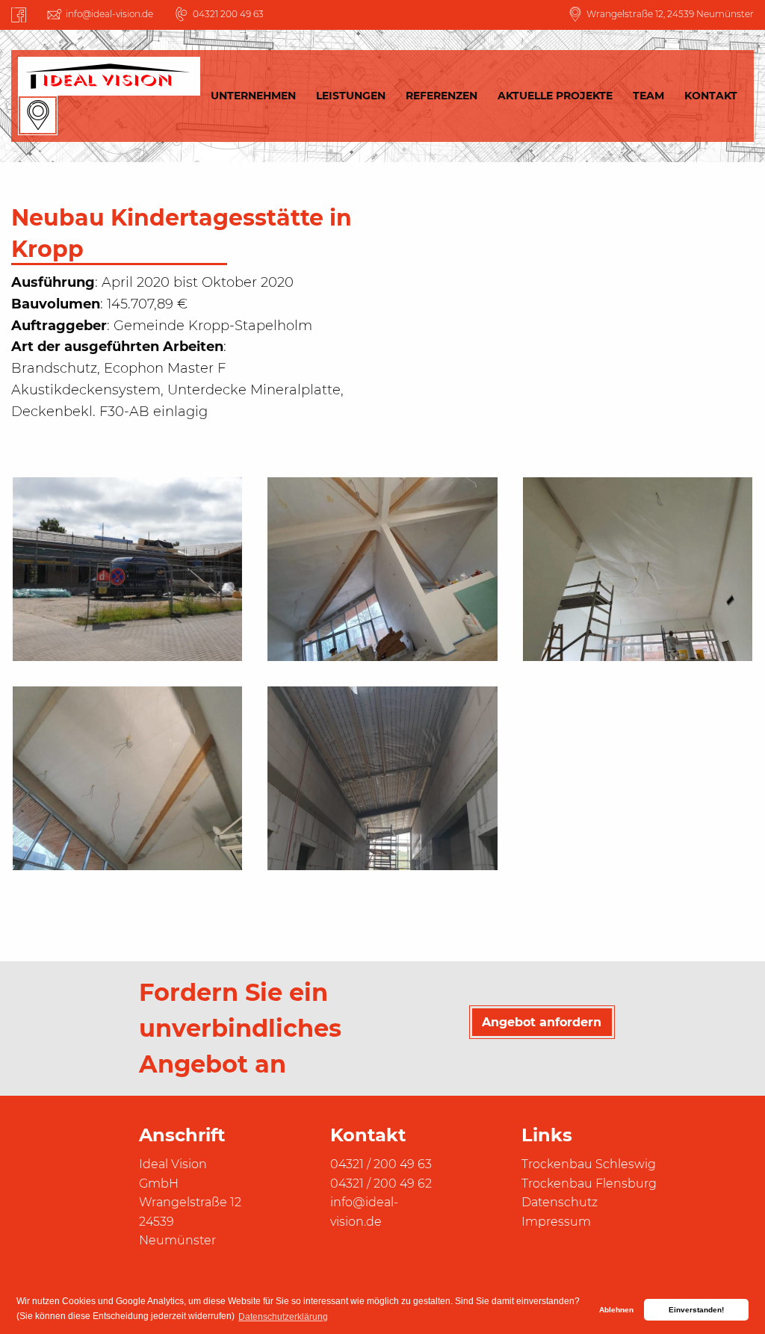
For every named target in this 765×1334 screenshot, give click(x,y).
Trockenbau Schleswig (588, 1164)
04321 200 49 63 (228, 13)
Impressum (556, 1221)
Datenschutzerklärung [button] (283, 1317)
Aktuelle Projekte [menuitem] (555, 95)
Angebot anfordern (541, 1021)
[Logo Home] (109, 75)
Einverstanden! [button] (696, 1310)
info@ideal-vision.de (109, 13)
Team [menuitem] (648, 95)
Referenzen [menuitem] (441, 95)
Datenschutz (559, 1202)
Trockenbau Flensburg (589, 1183)
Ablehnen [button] (616, 1310)
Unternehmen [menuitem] (253, 95)
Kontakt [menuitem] (710, 95)
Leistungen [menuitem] (350, 95)
